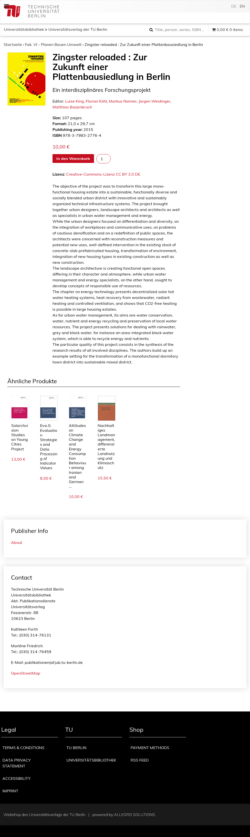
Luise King (74, 101)
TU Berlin (76, 747)
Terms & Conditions (23, 747)
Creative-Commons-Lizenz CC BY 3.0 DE (103, 174)
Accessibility (16, 778)
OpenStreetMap (25, 673)
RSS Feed (140, 760)
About (16, 542)
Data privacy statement (16, 763)
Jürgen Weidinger (154, 101)
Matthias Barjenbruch (72, 107)
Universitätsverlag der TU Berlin (77, 29)
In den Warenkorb (73, 158)
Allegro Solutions (134, 814)
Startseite (13, 44)
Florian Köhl (96, 101)
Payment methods (150, 747)
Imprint (10, 790)
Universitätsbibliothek (24, 29)
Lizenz (58, 174)
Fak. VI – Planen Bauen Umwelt (53, 44)
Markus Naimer (123, 101)
